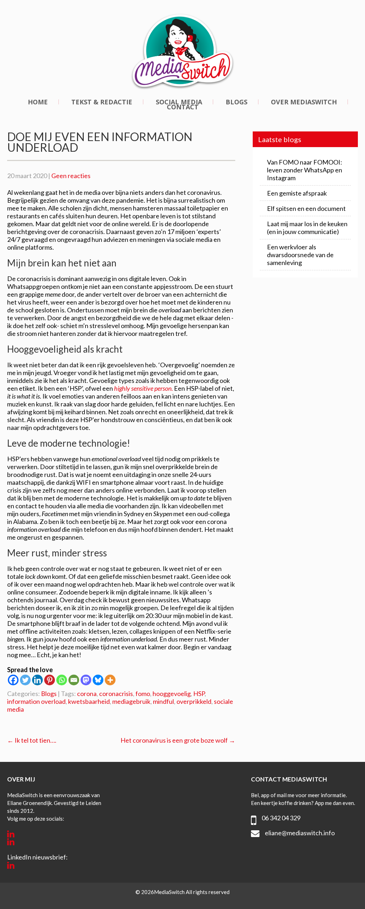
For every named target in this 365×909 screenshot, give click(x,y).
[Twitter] (25, 680)
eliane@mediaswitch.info (300, 833)
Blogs (236, 101)
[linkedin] (11, 834)
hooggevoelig (172, 693)
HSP (199, 693)
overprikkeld (193, 701)
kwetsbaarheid (89, 701)
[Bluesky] (98, 680)
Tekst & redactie (101, 101)
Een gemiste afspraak (297, 193)
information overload (36, 701)
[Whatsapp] (61, 680)
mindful (163, 701)
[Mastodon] (86, 680)
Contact (183, 106)
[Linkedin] (37, 680)
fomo (142, 693)
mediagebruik (131, 701)
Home (38, 101)
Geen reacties (71, 176)
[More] (110, 680)
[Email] (73, 680)
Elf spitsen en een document (306, 208)
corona (87, 693)
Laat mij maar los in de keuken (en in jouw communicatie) (307, 227)
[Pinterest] (49, 680)
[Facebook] (13, 680)
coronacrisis (116, 693)
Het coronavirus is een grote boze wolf (177, 740)
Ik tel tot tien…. (31, 740)
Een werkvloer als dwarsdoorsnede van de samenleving (300, 254)
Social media (179, 101)
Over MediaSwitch (304, 101)
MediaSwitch (170, 892)
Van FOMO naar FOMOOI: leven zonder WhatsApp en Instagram (304, 170)
